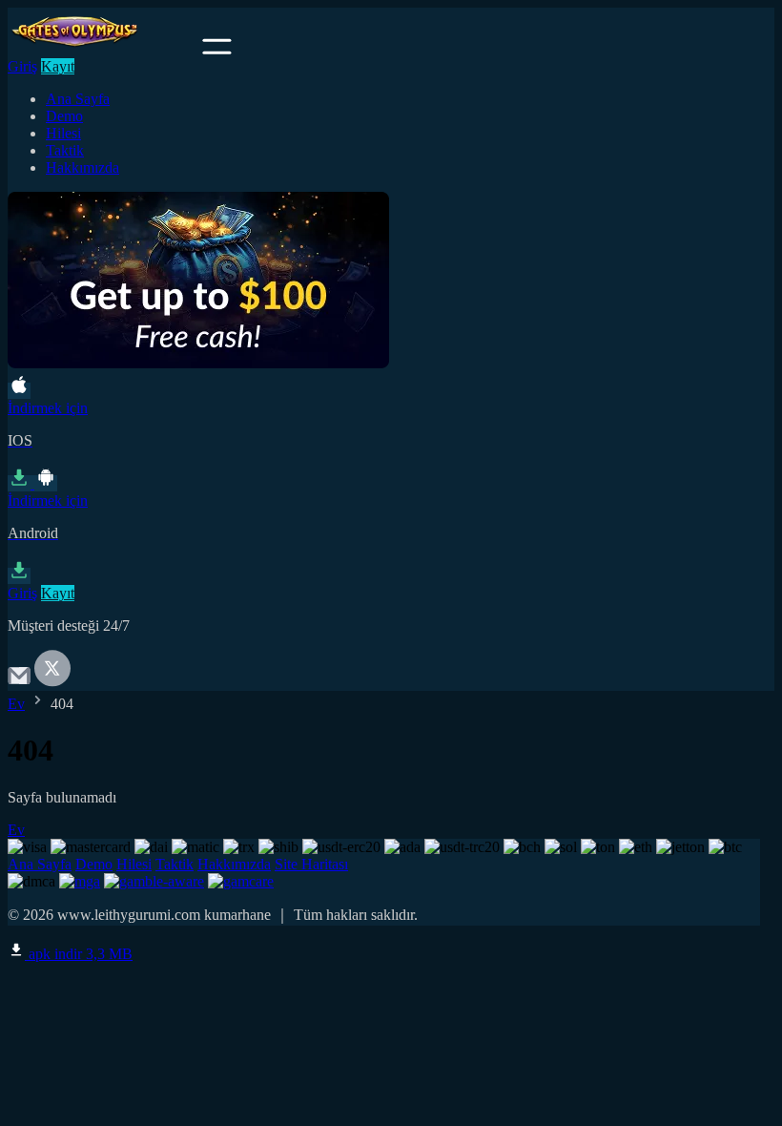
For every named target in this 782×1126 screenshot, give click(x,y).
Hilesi (63, 133)
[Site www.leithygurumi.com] (103, 49)
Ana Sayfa (78, 99)
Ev (16, 704)
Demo (64, 116)
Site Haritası (311, 864)
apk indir (79, 954)
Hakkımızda (82, 167)
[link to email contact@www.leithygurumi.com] (19, 682)
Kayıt (57, 66)
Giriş (22, 66)
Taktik (65, 150)
